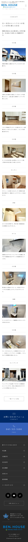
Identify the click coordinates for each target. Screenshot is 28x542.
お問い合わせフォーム (14, 503)
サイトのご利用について (14, 534)
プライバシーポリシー (14, 536)
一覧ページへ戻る (14, 399)
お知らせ (5, 473)
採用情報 (5, 479)
